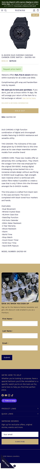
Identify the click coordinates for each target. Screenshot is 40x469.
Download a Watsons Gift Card (25, 6)
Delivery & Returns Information (15, 103)
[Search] (6, 10)
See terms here (28, 98)
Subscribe (20, 442)
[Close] (14, 465)
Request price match (12, 69)
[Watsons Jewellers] (20, 10)
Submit (7, 357)
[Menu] (2, 10)
